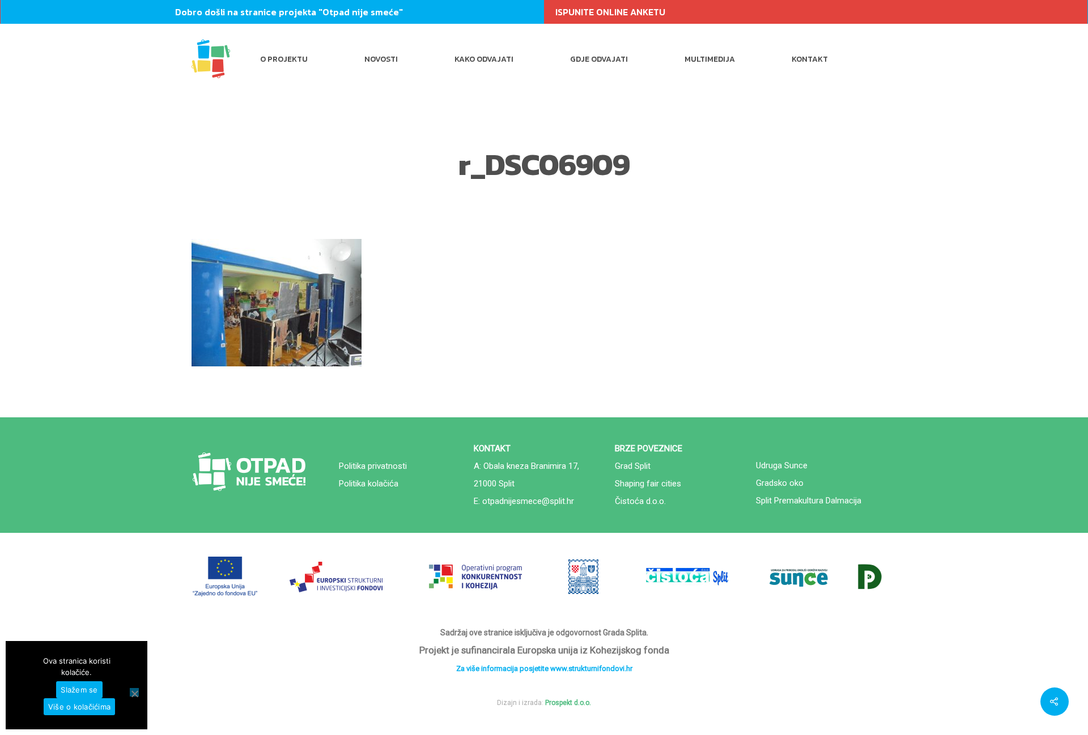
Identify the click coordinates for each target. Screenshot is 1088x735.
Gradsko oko (780, 483)
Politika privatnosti (373, 466)
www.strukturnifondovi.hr (591, 668)
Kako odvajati (483, 59)
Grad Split (633, 466)
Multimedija (710, 59)
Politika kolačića (368, 483)
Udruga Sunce (782, 465)
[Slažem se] (134, 692)
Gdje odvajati (599, 59)
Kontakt (810, 59)
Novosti (381, 59)
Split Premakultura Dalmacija (808, 500)
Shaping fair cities (648, 483)
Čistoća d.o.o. (640, 501)
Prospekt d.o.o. (568, 703)
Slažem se (79, 689)
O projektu (284, 59)
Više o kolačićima (79, 706)
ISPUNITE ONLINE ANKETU (610, 12)
